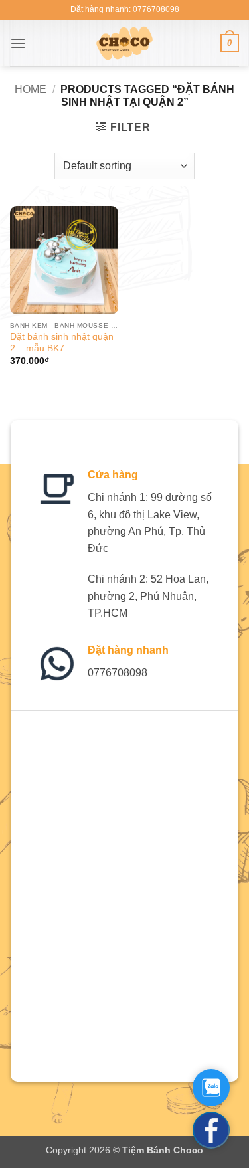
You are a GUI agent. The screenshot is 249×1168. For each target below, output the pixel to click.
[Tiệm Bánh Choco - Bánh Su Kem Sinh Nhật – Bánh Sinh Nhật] (124, 43)
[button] (18, 43)
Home (30, 89)
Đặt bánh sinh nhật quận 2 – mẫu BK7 (62, 342)
